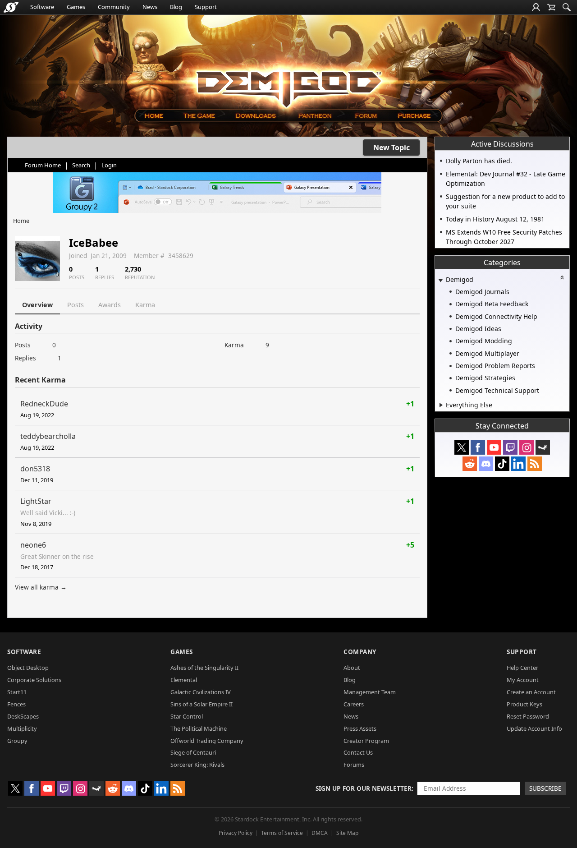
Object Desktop (28, 668)
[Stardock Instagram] (526, 447)
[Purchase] (415, 116)
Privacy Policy (235, 833)
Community (114, 7)
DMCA (319, 833)
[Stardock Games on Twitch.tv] (510, 447)
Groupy (17, 741)
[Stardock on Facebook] (478, 447)
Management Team (369, 692)
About (351, 668)
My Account (523, 680)
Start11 (17, 692)
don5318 (35, 469)
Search (81, 165)
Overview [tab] (37, 304)
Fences (16, 704)
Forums (353, 764)
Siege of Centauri (193, 752)
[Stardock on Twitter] (461, 447)
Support (206, 7)
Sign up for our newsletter (364, 788)
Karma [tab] (145, 304)
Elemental (183, 680)
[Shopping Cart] (551, 7)
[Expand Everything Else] (441, 405)
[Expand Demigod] (440, 280)
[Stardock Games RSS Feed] (535, 464)
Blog (176, 7)
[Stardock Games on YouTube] (494, 447)
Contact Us (358, 752)
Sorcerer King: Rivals (197, 764)
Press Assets (359, 728)
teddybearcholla (48, 436)
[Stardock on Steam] (543, 447)
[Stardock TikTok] (502, 464)
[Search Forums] (566, 7)
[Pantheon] (315, 116)
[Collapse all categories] (562, 277)
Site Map (347, 833)
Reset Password (528, 716)
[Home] (153, 116)
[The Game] (198, 116)
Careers (353, 704)
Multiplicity (22, 728)
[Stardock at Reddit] (470, 464)
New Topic (391, 147)
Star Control (186, 716)
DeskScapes (23, 716)
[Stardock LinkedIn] (518, 464)
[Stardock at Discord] (486, 464)
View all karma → (41, 587)
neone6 (33, 545)
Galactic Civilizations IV (200, 692)
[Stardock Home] (11, 7)
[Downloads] (255, 116)
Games (76, 7)
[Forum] (365, 116)
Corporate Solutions (34, 680)
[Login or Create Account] (536, 7)
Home (21, 221)
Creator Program (366, 741)
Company (359, 651)
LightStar (35, 501)
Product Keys (524, 704)
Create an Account (531, 692)
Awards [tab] (109, 304)
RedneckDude (44, 404)
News (149, 7)
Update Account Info (534, 728)
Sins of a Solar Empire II (201, 704)
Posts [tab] (75, 304)
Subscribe (545, 788)
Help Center (522, 668)
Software (42, 7)
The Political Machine (198, 728)
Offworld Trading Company (206, 741)
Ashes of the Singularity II (204, 668)
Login (109, 165)
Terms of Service (282, 833)
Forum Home (43, 165)
